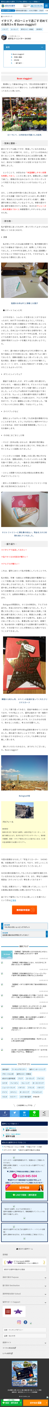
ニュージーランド (8, 1087)
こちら (13, 900)
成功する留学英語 (8, 1078)
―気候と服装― (17, 57)
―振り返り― (17, 63)
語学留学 (39, 29)
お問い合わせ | (17, 1390)
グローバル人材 (7, 1074)
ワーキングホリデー (19, 1069)
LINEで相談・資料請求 (26, 1194)
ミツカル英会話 (8, 1348)
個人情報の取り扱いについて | (30, 1390)
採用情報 (34, 1392)
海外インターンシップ (37, 1069)
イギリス (21, 1087)
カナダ (4, 1083)
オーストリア (24, 1092)
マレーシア (25, 1083)
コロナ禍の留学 (25, 1097)
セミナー (13, 1097)
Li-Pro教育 (7, 1353)
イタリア (5, 29)
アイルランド (37, 1092)
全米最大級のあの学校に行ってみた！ (15, 935)
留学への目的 (11, 1129)
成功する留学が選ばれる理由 (29, 1150)
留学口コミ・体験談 (27, 29)
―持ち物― (15, 60)
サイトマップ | (28, 1392)
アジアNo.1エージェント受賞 (13, 1147)
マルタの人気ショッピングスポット (17, 927)
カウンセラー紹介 (9, 1150)
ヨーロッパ (14, 29)
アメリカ (40, 1078)
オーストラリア (38, 1083)
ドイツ (4, 1092)
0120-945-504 (38, 5)
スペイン (13, 1092)
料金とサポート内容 (34, 1147)
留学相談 (17, 1187)
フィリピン (14, 1083)
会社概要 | (10, 1390)
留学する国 (13, 1135)
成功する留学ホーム (25, 1249)
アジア (20, 1078)
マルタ (4, 1097)
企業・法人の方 (9, 1336)
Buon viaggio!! (17, 54)
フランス (31, 1087)
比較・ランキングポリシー (13, 1330)
